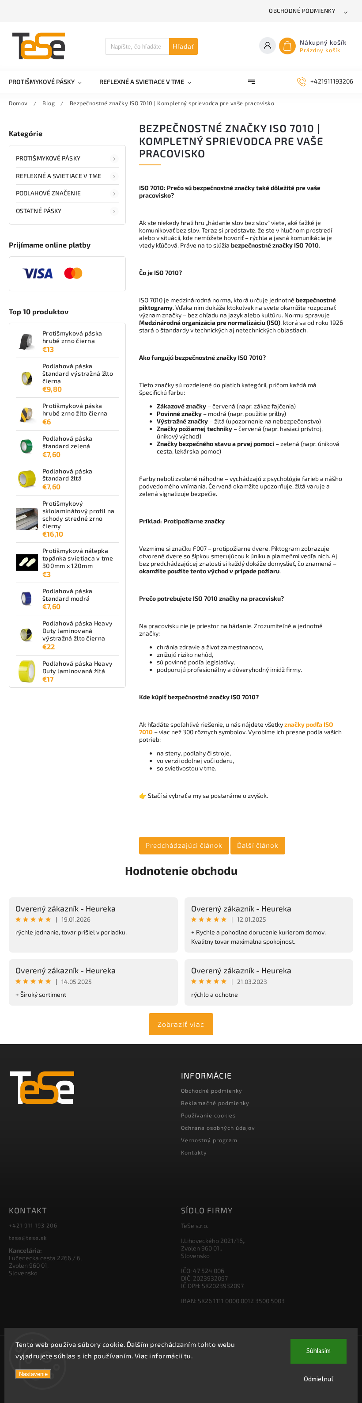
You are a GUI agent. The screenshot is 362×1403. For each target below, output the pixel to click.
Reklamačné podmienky (215, 1102)
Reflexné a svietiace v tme (59, 175)
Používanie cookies (208, 1115)
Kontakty (194, 1152)
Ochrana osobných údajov (218, 1127)
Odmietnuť (319, 1379)
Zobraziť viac (181, 1024)
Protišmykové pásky (48, 158)
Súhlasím (318, 1351)
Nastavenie (33, 1374)
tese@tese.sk (28, 1237)
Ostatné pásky (38, 210)
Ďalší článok (258, 845)
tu (187, 1356)
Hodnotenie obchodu (181, 870)
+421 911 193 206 (33, 1225)
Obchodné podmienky (302, 10)
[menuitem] (49, 82)
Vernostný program (209, 1140)
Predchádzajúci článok (184, 845)
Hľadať (183, 46)
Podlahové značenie (48, 193)
